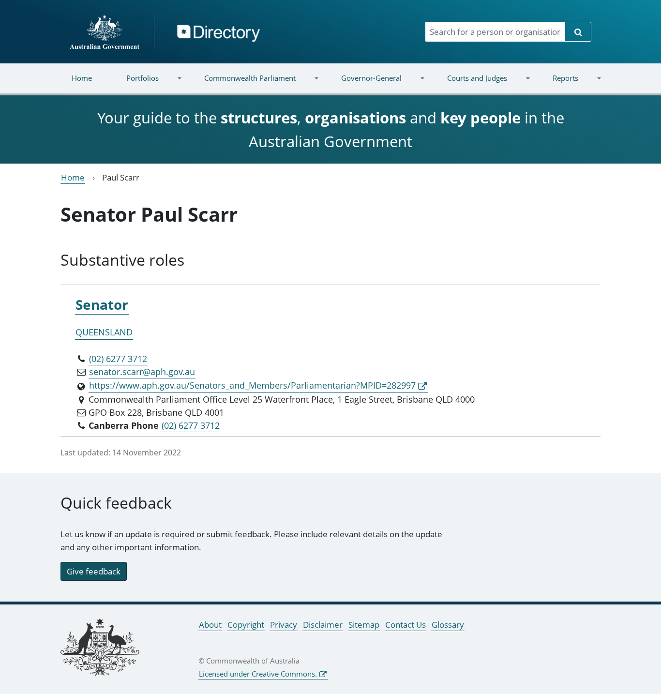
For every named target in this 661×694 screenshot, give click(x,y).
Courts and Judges (468, 84)
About (210, 624)
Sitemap (363, 624)
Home (82, 78)
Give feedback (93, 571)
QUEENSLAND (104, 332)
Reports (556, 84)
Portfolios (134, 84)
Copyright (245, 624)
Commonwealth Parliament (241, 84)
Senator (101, 304)
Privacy (283, 624)
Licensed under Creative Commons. (258, 674)
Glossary (448, 624)
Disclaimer (323, 624)
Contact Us (405, 624)
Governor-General (363, 84)
